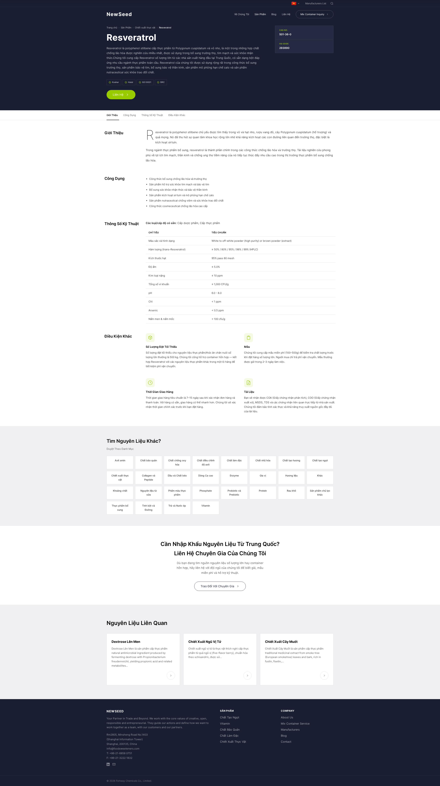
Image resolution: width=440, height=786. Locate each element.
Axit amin (120, 460)
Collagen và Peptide (148, 477)
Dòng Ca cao (205, 475)
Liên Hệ (286, 14)
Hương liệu (291, 475)
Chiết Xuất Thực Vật (233, 741)
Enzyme (234, 475)
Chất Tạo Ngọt (229, 717)
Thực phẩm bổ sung (120, 507)
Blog (273, 14)
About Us (287, 717)
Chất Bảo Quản (230, 729)
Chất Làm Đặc (229, 735)
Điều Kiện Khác (176, 115)
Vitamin (205, 505)
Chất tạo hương (291, 460)
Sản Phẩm (260, 14)
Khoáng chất (120, 490)
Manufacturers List (315, 3)
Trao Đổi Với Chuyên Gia (217, 586)
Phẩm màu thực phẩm (177, 492)
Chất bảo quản (148, 460)
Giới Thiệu (112, 115)
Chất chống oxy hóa (177, 462)
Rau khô (291, 490)
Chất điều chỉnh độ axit (205, 462)
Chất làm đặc (234, 460)
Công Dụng (129, 115)
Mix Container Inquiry (312, 14)
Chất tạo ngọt (320, 460)
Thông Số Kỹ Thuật (152, 115)
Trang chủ (112, 27)
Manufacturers (290, 729)
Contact (286, 741)
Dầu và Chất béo (177, 475)
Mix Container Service (295, 723)
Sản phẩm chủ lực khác (320, 492)
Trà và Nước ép (177, 505)
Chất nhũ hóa (262, 460)
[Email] (114, 765)
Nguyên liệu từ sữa (148, 492)
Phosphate (206, 490)
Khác (320, 475)
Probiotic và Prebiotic (234, 492)
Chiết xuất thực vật (145, 27)
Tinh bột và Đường (148, 507)
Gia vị (263, 475)
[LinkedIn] (108, 765)
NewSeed (119, 14)
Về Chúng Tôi (241, 14)
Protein (263, 490)
